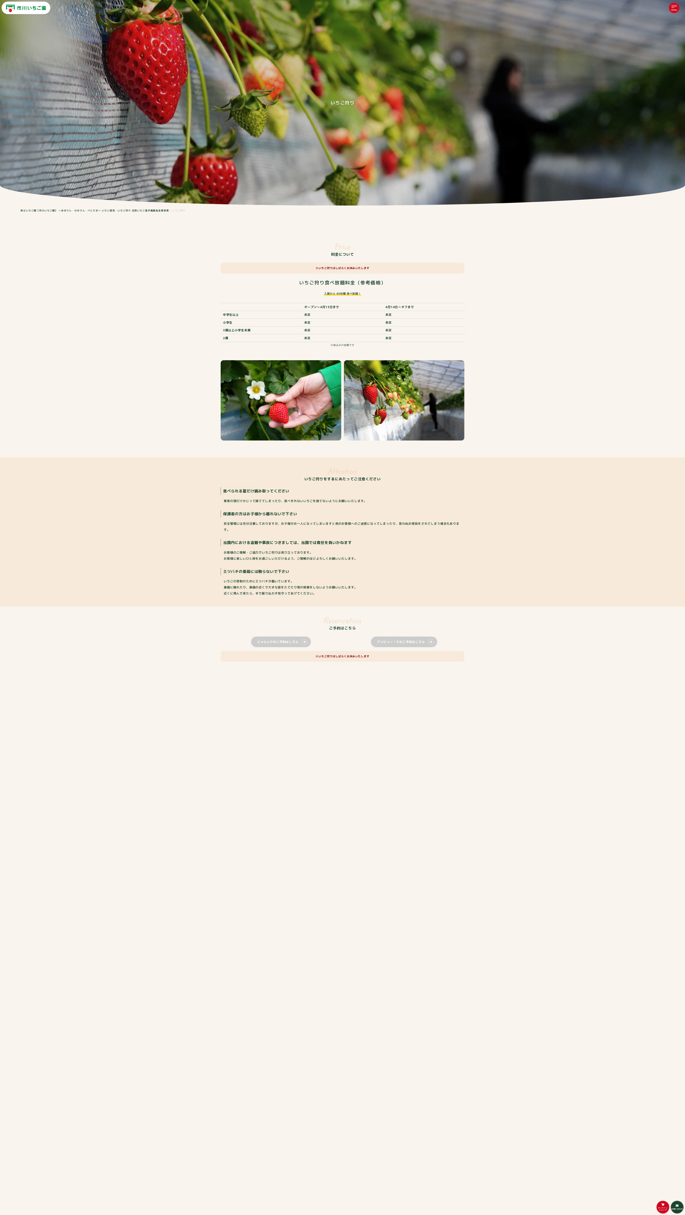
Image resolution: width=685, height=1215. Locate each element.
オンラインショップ (663, 1209)
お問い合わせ (677, 1209)
